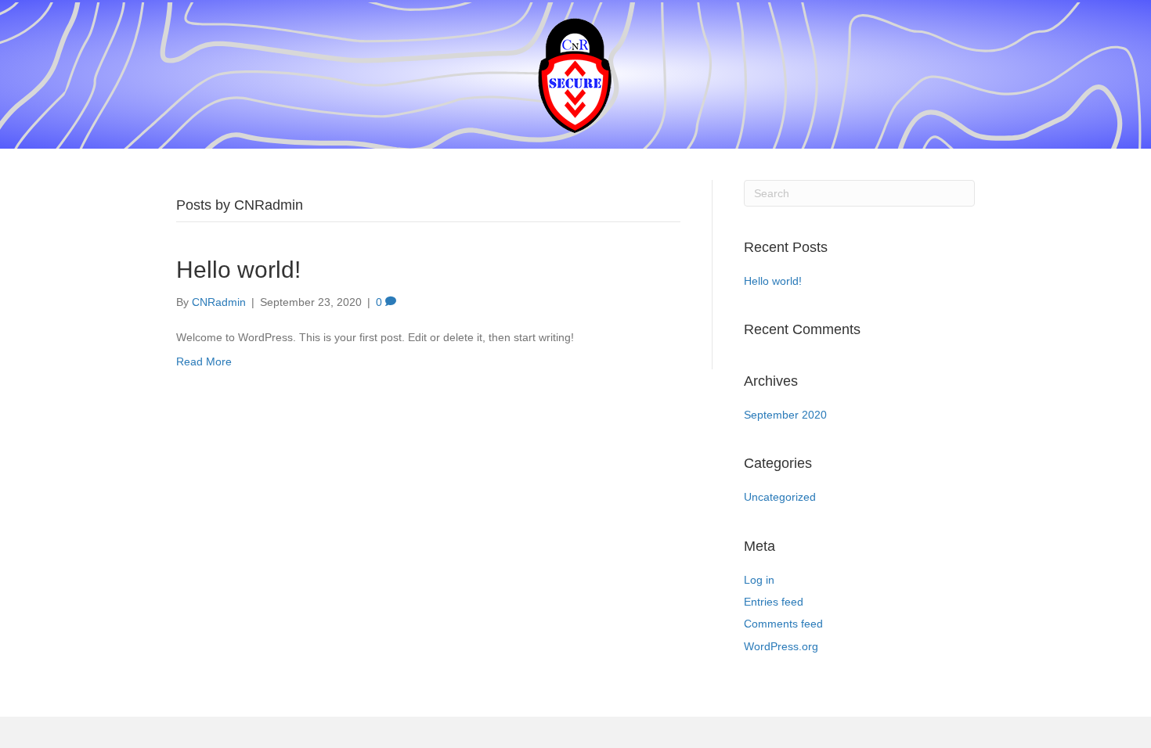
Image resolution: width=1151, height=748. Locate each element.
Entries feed (773, 601)
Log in (759, 580)
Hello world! (238, 269)
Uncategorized (780, 497)
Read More (204, 361)
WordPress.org (781, 646)
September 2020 (785, 414)
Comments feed (783, 623)
